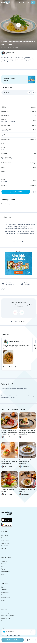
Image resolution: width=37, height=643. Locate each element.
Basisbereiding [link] (5, 597)
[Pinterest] (15, 635)
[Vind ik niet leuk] (15, 312)
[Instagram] (11, 635)
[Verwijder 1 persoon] (29, 92)
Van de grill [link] (4, 561)
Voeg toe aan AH (17, 191)
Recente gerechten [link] (7, 538)
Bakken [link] (3, 564)
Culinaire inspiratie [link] (6, 613)
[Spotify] (19, 635)
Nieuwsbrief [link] (4, 546)
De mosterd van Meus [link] (7, 615)
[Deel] (24, 3)
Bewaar (31, 640)
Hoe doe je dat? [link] (5, 618)
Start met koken (13, 640)
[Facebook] (3, 635)
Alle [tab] (10, 99)
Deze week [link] (4, 535)
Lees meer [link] (18, 64)
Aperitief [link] (4, 589)
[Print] (28, 3)
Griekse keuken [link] (5, 571)
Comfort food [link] (5, 543)
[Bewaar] (15, 414)
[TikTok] (7, 635)
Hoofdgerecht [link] (5, 592)
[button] (3, 289)
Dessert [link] (3, 595)
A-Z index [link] (4, 548)
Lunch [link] (3, 587)
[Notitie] (20, 3)
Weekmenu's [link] (5, 540)
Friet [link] (2, 566)
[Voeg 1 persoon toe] (33, 92)
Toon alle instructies (19, 242)
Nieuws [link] (3, 621)
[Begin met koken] (18, 25)
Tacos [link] (3, 569)
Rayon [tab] (27, 99)
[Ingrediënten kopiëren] (33, 192)
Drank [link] (3, 600)
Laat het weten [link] (22, 321)
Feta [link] (2, 574)
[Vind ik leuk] (21, 312)
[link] (5, 2)
